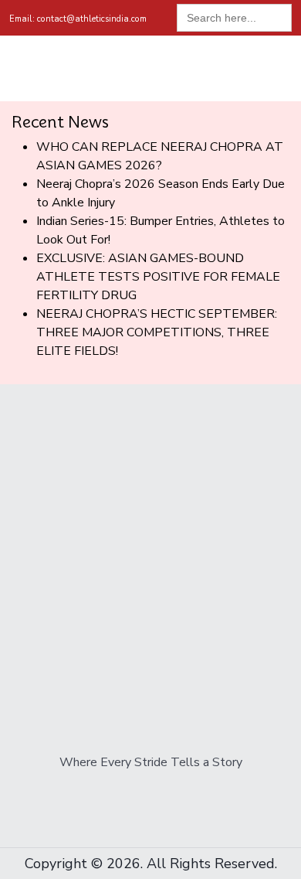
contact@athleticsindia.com (78, 19)
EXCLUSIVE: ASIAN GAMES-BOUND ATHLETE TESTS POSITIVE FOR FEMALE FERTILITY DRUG (158, 277)
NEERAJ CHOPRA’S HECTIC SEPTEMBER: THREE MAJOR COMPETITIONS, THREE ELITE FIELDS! (156, 332)
